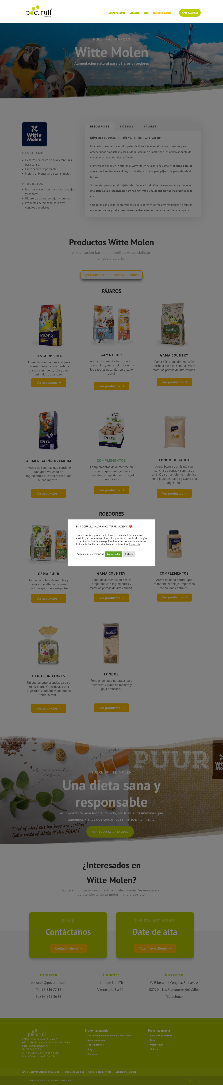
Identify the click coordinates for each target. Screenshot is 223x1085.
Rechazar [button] (129, 554)
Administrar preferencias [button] (90, 554)
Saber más (134, 544)
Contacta (134, 13)
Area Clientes (190, 12)
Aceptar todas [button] (113, 554)
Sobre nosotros (117, 13)
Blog (146, 13)
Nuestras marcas (162, 13)
